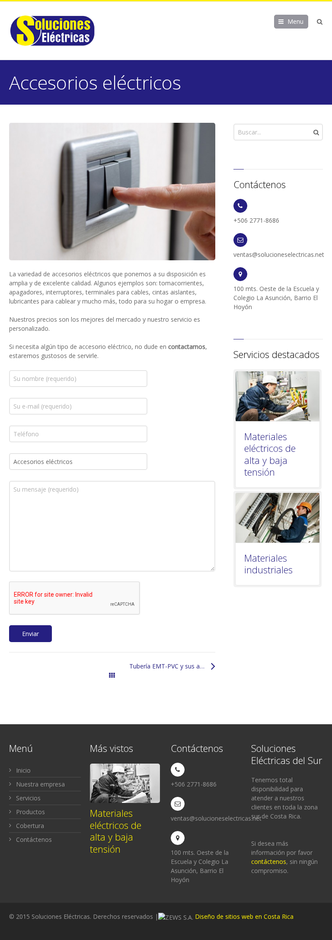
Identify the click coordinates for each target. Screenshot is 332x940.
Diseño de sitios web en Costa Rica (244, 916)
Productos (30, 812)
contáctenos (268, 861)
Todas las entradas (112, 675)
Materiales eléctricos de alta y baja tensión (270, 454)
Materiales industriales (268, 563)
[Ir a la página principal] (52, 31)
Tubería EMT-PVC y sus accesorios (172, 666)
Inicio (23, 770)
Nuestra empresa (40, 784)
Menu (295, 21)
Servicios (28, 798)
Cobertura (30, 826)
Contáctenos (34, 839)
